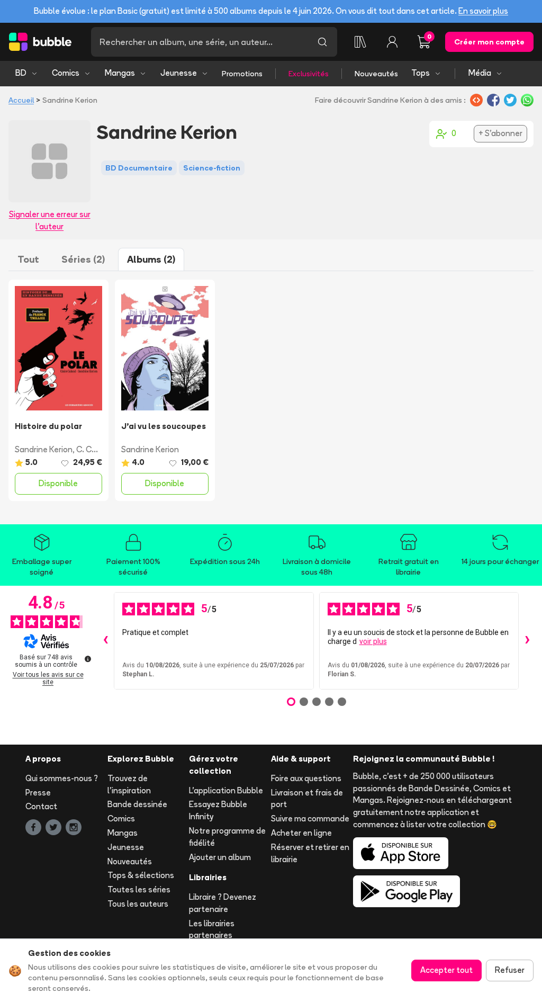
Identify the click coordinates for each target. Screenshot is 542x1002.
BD (20, 73)
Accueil (21, 100)
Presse (38, 793)
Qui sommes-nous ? (61, 778)
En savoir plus (483, 11)
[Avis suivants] (527, 640)
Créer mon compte (489, 42)
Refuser (510, 970)
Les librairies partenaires (211, 929)
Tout (28, 259)
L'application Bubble (226, 790)
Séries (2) (83, 259)
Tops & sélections (140, 875)
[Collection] (360, 41)
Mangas (120, 73)
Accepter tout (446, 970)
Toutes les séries (138, 889)
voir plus (373, 641)
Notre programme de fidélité (227, 837)
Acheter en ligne (301, 833)
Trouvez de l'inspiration (129, 784)
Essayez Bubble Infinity (218, 810)
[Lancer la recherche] (322, 42)
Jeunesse (178, 73)
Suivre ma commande (310, 818)
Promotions (242, 73)
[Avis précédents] (105, 640)
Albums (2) (151, 259)
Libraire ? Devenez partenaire (222, 903)
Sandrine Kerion (44, 449)
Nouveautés (376, 73)
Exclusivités (308, 73)
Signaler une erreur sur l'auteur (50, 220)
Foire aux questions (306, 778)
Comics (65, 73)
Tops (420, 73)
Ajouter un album (220, 857)
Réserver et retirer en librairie (310, 853)
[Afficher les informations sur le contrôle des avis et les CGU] (88, 659)
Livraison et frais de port (307, 799)
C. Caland (94, 449)
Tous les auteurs (137, 904)
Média (479, 73)
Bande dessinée (137, 804)
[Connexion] (392, 41)
